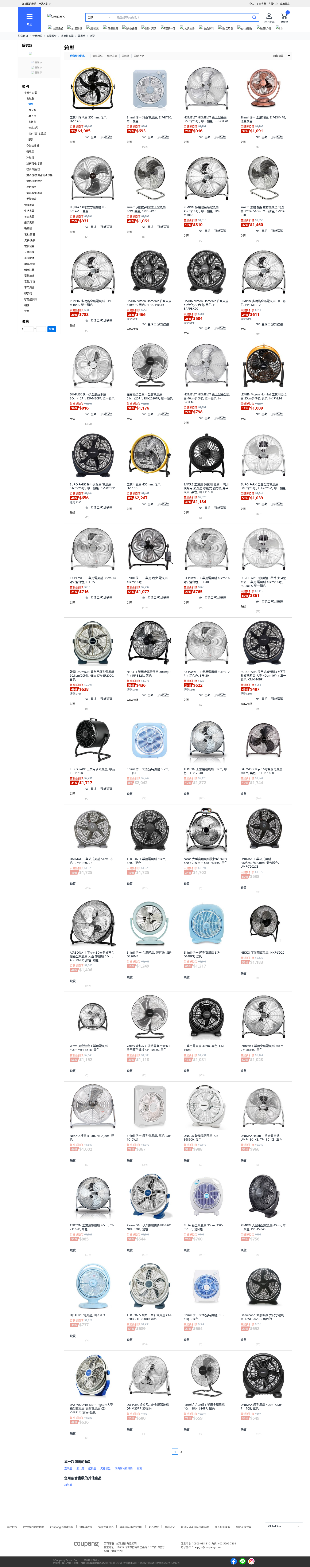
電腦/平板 (29, 282)
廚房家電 (29, 222)
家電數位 (52, 36)
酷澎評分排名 (77, 56)
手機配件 (29, 258)
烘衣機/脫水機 (34, 163)
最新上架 (139, 56)
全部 (90, 17)
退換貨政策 (86, 1526)
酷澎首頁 (23, 36)
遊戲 (26, 311)
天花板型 (33, 128)
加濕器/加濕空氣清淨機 (39, 175)
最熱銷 (125, 56)
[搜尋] (254, 17)
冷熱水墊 (31, 187)
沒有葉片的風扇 (37, 134)
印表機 (28, 293)
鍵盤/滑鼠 (29, 264)
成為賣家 (285, 3)
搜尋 (51, 329)
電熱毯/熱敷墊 (34, 181)
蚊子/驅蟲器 (33, 169)
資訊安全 (170, 1526)
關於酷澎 (12, 1526)
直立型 (32, 110)
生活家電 (29, 211)
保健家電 (29, 205)
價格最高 (112, 56)
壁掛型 (32, 122)
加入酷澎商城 (222, 1526)
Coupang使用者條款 (61, 1526)
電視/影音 (29, 234)
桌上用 (32, 116)
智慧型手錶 (30, 299)
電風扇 (81, 36)
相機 (26, 305)
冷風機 (30, 157)
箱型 (92, 36)
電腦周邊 (29, 276)
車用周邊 (29, 287)
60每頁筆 (278, 56)
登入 (251, 3)
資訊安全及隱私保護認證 (195, 1526)
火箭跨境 (37, 36)
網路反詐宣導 (243, 1526)
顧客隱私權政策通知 (131, 1526)
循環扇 (30, 151)
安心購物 (153, 1526)
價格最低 (98, 56)
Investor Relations (33, 1526)
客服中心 (273, 3)
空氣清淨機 (32, 146)
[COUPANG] (86, 1545)
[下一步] (189, 1451)
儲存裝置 (29, 270)
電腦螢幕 (29, 246)
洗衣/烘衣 (29, 240)
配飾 (31, 139)
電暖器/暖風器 (34, 193)
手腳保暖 (31, 199)
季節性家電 (67, 36)
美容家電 (29, 217)
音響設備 (29, 252)
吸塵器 (28, 228)
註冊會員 (261, 3)
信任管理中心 (105, 1526)
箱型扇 (68, 1485)
